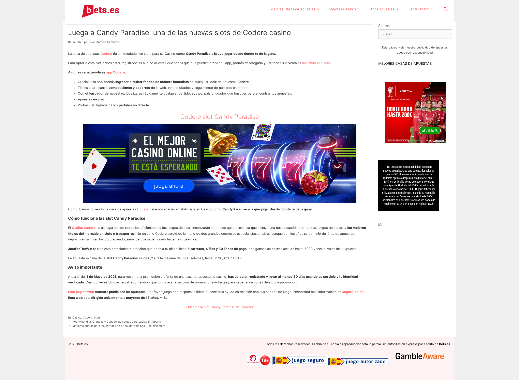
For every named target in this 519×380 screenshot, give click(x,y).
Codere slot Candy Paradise (219, 116)
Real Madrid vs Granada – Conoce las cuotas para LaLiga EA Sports (116, 321)
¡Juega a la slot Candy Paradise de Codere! (219, 307)
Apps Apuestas (382, 9)
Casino (76, 317)
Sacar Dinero (419, 9)
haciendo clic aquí (316, 63)
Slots (97, 317)
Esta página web (81, 292)
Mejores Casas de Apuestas (292, 9)
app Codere (115, 72)
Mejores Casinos (342, 9)
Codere (106, 54)
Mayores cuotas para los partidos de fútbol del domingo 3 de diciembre (118, 325)
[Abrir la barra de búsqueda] (445, 9)
